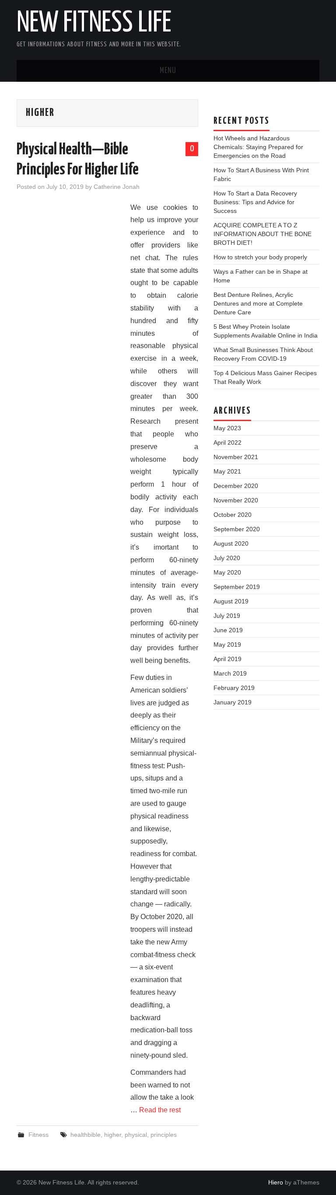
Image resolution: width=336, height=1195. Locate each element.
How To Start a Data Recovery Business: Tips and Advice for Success (255, 202)
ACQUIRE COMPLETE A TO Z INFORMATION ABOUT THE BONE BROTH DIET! (263, 234)
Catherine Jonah (117, 186)
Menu (168, 71)
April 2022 (228, 442)
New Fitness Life (94, 24)
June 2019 (228, 630)
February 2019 (234, 687)
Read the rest (160, 1110)
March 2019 (230, 673)
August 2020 (231, 543)
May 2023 (227, 428)
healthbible (85, 1134)
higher (112, 1134)
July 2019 (227, 615)
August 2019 (231, 601)
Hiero (275, 1182)
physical (136, 1134)
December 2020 (236, 485)
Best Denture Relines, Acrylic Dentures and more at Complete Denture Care (258, 303)
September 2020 (237, 529)
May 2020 (227, 572)
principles (163, 1134)
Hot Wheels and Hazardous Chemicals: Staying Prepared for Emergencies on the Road (258, 147)
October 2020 (233, 514)
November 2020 (236, 500)
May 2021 (227, 471)
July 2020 (227, 557)
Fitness (38, 1134)
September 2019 (237, 586)
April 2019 (228, 658)
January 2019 (233, 702)
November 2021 (236, 456)
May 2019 (227, 644)
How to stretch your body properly (260, 257)
